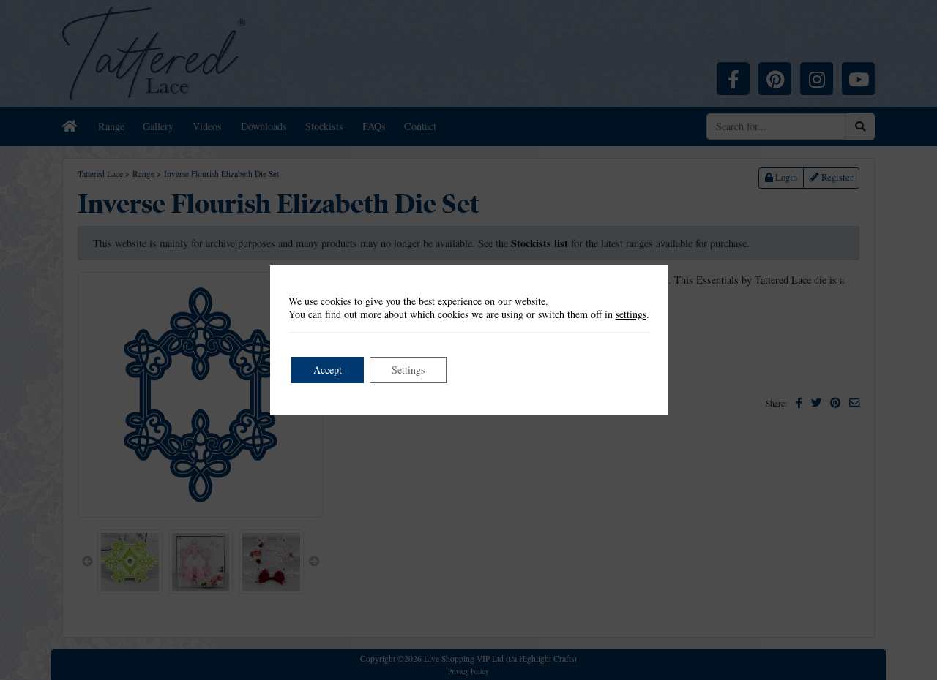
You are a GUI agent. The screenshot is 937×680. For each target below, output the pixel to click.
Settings (408, 370)
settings (631, 314)
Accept (327, 370)
